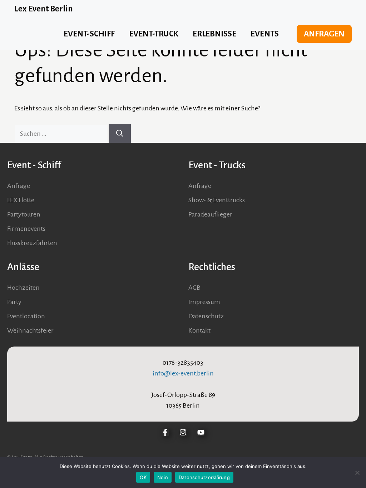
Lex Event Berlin (43, 8)
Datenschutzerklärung (204, 477)
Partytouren (23, 214)
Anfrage (18, 185)
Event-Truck (153, 34)
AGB (194, 287)
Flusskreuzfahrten (32, 243)
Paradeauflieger (210, 214)
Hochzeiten (23, 287)
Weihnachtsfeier (30, 330)
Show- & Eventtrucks (216, 200)
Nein (162, 477)
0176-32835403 (183, 362)
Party (14, 301)
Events (265, 34)
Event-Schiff (89, 34)
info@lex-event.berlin (183, 373)
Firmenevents (26, 228)
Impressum (204, 301)
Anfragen (324, 34)
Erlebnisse (214, 34)
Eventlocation (26, 316)
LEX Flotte (20, 200)
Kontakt (199, 330)
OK (143, 477)
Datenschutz (206, 316)
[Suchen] (120, 133)
